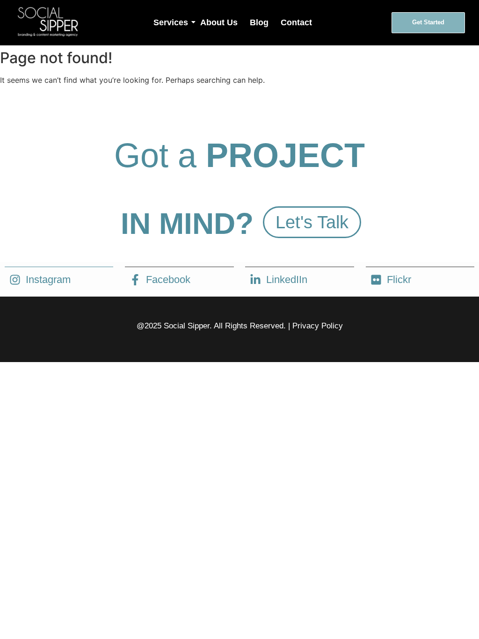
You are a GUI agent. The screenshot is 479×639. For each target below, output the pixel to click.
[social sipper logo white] (47, 21)
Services (170, 22)
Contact (296, 22)
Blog (259, 22)
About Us (219, 22)
